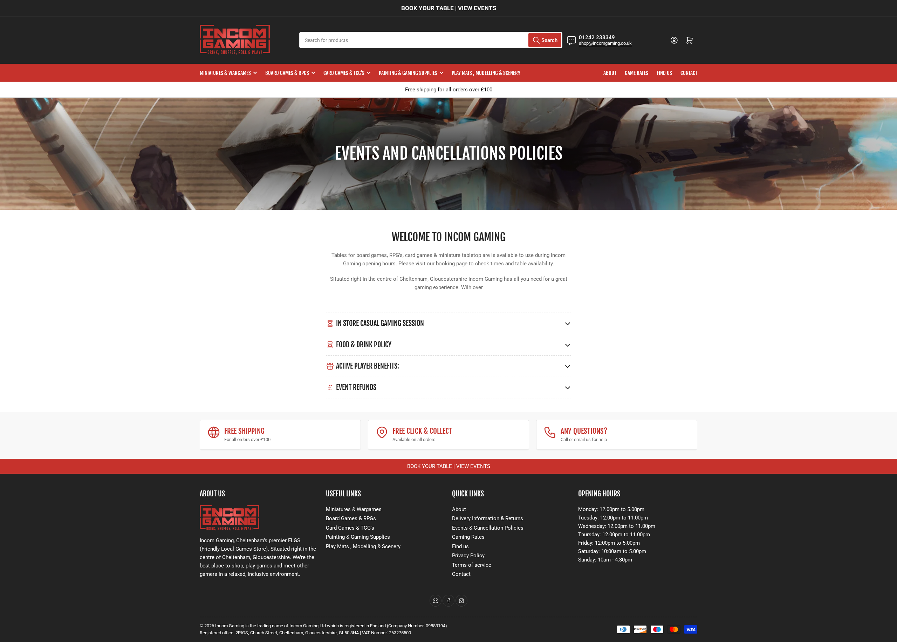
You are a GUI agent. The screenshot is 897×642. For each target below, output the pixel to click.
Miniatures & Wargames (225, 73)
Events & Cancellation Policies (487, 528)
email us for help (590, 439)
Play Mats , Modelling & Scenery (486, 73)
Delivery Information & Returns (487, 518)
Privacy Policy (468, 555)
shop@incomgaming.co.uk (605, 43)
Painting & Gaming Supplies (408, 73)
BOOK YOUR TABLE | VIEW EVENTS (448, 8)
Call (565, 439)
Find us (664, 73)
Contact (688, 73)
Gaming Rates (468, 537)
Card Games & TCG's (343, 73)
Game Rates (636, 73)
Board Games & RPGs (287, 73)
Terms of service (471, 565)
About (609, 73)
